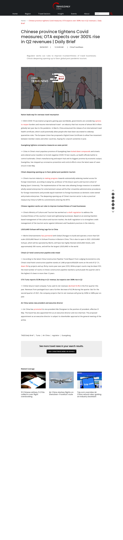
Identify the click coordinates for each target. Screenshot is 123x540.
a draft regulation (74, 212)
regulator (55, 335)
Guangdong (66, 335)
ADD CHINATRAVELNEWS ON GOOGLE (61, 351)
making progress (51, 178)
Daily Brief (29, 335)
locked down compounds (80, 151)
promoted (38, 309)
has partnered (46, 236)
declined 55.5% (74, 286)
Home (15, 13)
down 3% (24, 266)
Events (74, 13)
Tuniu (38, 335)
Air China (46, 335)
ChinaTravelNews (76, 47)
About (86, 13)
